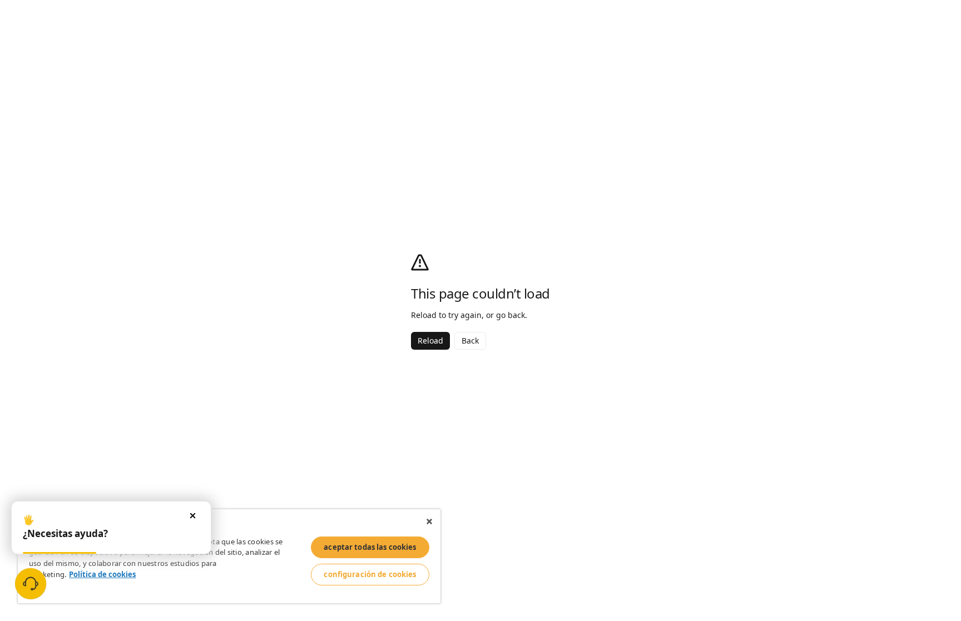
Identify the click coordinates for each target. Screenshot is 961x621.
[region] (229, 556)
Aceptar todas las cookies (370, 547)
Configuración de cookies (370, 574)
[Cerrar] (429, 521)
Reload (430, 340)
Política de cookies (102, 574)
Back (470, 340)
